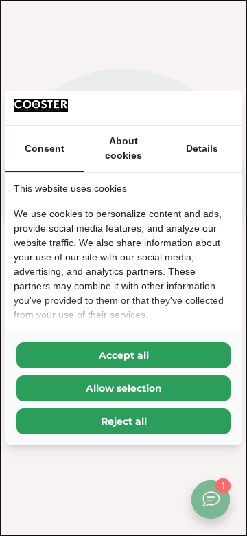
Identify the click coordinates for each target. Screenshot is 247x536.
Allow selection (124, 388)
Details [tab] (202, 148)
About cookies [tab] (123, 148)
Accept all (124, 355)
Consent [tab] (44, 148)
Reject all (124, 421)
